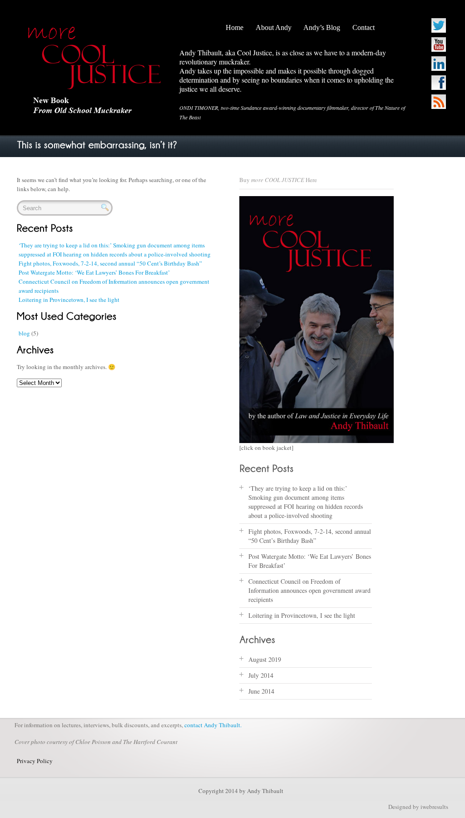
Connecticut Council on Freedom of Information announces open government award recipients (309, 590)
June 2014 (261, 691)
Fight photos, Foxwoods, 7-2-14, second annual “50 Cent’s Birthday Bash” (110, 263)
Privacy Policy (35, 761)
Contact (363, 27)
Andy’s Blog (321, 27)
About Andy (274, 27)
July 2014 (260, 675)
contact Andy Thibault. (213, 725)
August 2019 (264, 659)
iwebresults (434, 807)
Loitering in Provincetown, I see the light (69, 300)
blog (24, 333)
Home (234, 27)
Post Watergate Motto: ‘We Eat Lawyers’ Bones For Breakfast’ (94, 272)
